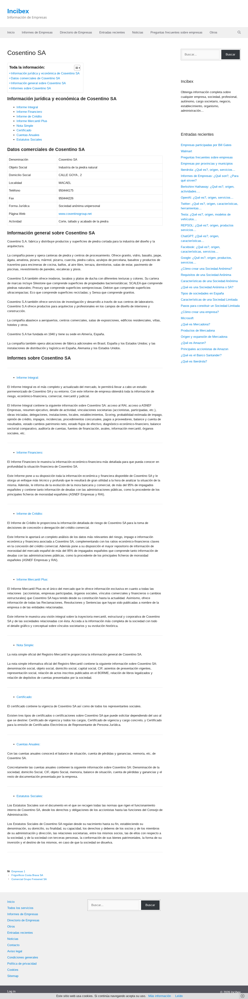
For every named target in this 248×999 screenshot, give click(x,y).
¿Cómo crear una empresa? (200, 312)
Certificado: (24, 697)
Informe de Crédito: (30, 513)
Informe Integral (27, 107)
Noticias (137, 32)
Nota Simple (25, 125)
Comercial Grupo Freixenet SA (29, 879)
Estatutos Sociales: (30, 796)
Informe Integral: (28, 377)
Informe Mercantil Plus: (32, 579)
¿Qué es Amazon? (193, 343)
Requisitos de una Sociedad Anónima (206, 275)
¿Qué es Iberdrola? (194, 361)
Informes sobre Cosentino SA (31, 88)
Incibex (18, 11)
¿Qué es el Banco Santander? (201, 355)
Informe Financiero (29, 111)
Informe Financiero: (30, 452)
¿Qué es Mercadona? (195, 324)
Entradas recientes (112, 32)
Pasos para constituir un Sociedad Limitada (210, 306)
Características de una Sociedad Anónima (209, 281)
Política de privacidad (21, 963)
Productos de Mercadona (198, 330)
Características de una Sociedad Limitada (209, 299)
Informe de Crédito (29, 116)
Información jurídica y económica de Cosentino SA (45, 73)
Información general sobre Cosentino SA (38, 83)
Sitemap (12, 976)
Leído (179, 996)
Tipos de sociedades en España (202, 293)
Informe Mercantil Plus (32, 121)
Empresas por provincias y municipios (207, 163)
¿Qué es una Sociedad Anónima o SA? (207, 287)
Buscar (230, 54)
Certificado (24, 130)
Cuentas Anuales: (28, 744)
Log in (11, 991)
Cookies (12, 970)
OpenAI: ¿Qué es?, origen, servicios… (207, 197)
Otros (213, 32)
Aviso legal (14, 951)
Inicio (11, 32)
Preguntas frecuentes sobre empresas (176, 32)
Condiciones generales (22, 957)
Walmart (186, 151)
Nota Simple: (25, 645)
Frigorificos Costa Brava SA (27, 875)
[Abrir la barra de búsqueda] (239, 32)
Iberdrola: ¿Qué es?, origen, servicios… (208, 170)
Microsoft (187, 318)
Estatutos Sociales (29, 139)
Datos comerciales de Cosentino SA (35, 78)
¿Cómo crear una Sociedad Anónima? (206, 268)
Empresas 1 (18, 871)
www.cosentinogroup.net (75, 214)
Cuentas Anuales (28, 135)
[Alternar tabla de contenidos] (75, 68)
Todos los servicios (20, 908)
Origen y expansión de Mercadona (204, 336)
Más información (159, 996)
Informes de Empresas (37, 32)
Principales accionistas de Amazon (204, 349)
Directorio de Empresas (76, 32)
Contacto (13, 945)
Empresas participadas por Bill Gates (206, 145)
